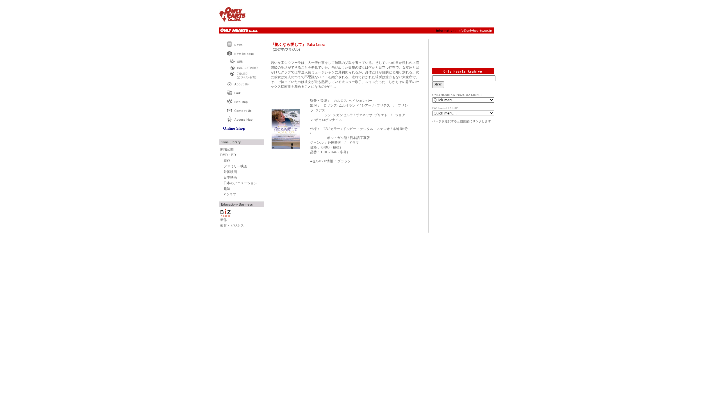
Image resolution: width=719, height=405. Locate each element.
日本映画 (230, 177)
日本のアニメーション (240, 183)
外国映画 (230, 172)
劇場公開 (227, 149)
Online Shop (234, 128)
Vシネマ (230, 194)
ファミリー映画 (235, 166)
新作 (227, 161)
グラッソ (344, 161)
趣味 (227, 189)
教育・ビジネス (232, 226)
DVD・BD (228, 155)
